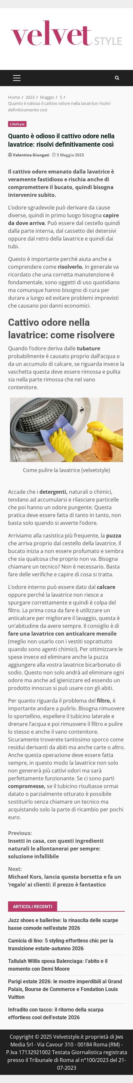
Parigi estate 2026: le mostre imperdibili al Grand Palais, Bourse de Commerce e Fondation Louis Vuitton (65, 989)
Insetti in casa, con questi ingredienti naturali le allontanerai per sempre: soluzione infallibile (56, 844)
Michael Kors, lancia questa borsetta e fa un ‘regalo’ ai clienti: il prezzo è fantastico (64, 876)
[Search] (117, 78)
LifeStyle (17, 124)
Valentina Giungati (31, 155)
